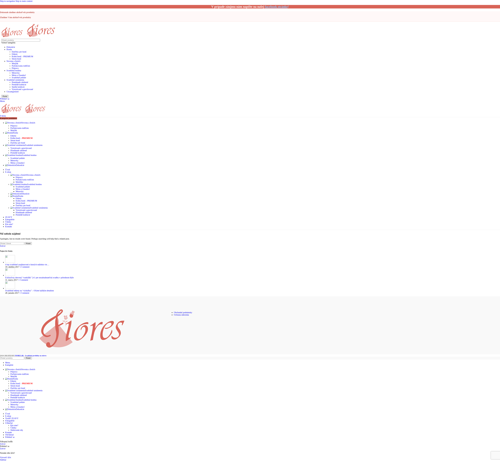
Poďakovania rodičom (21, 66)
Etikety (15, 54)
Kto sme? (14, 425)
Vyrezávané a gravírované (22, 89)
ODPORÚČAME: (417, 307)
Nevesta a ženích (13, 61)
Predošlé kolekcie (19, 84)
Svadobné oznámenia (15, 80)
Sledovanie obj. (16, 430)
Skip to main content (23, 1)
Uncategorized (12, 92)
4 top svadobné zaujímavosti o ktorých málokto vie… (27, 264)
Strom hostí (16, 59)
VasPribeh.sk (416, 314)
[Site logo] (12, 37)
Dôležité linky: (178, 307)
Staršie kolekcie (18, 87)
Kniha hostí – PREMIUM (22, 56)
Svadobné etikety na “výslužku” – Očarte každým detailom (29, 290)
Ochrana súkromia (181, 315)
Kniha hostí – (21, 138)
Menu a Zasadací (19, 75)
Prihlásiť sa (9, 437)
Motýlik (15, 63)
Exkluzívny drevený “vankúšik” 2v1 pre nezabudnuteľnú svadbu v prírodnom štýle (39, 277)
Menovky (16, 73)
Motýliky (19, 182)
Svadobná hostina (14, 70)
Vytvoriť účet (5, 457)
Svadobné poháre (19, 77)
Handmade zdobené (20, 82)
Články (13, 428)
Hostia (9, 49)
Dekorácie (11, 47)
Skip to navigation (7, 1)
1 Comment (24, 267)
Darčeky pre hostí (19, 52)
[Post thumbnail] (10, 262)
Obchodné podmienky (183, 312)
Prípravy (15, 68)
